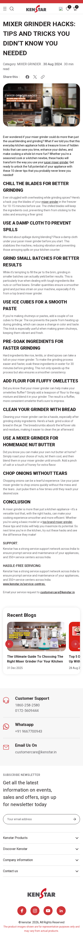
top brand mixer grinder (57, 522)
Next (75, 644)
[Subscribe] (74, 819)
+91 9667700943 (28, 731)
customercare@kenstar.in (57, 592)
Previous (9, 644)
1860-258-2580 (27, 705)
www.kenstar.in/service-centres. (24, 584)
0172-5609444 (26, 710)
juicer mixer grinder (56, 162)
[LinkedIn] (61, 910)
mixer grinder (50, 201)
